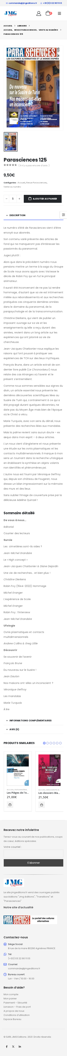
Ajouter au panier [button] (10, 804)
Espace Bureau (12, 1019)
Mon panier (10, 998)
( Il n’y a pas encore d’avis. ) (34, 165)
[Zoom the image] (14, 880)
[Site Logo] (11, 13)
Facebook (6, 1046)
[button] (59, 13)
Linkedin (20, 1046)
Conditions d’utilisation (17, 1015)
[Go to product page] (18, 770)
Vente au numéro (12, 186)
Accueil (21, 182)
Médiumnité (51, 790)
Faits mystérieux (21, 789)
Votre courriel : (13, 847)
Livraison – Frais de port (17, 1006)
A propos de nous (14, 1011)
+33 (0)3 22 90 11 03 (52, 3)
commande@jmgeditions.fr (23, 3)
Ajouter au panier (45, 198)
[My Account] (39, 13)
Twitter (13, 1046)
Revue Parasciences (36, 182)
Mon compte (11, 994)
